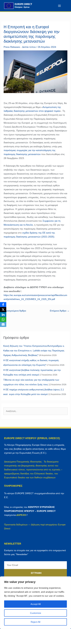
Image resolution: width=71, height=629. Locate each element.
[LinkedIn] (3, 314)
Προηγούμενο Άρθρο (14, 310)
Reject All (35, 622)
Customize (35, 613)
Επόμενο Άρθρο (59, 310)
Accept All (36, 604)
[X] (3, 309)
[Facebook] (3, 304)
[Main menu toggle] (59, 5)
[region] (35, 602)
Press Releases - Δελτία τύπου (20, 47)
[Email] (3, 324)
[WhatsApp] (3, 319)
